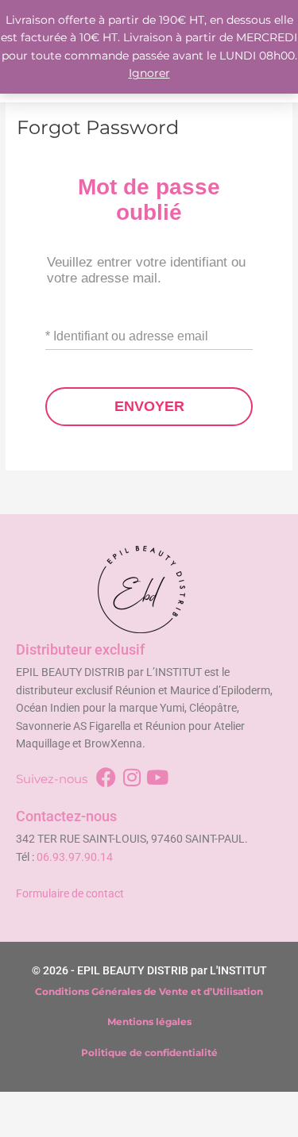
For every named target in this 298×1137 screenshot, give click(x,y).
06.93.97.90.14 (75, 857)
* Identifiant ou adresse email (126, 336)
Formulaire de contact (70, 893)
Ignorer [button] (149, 73)
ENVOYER (149, 406)
